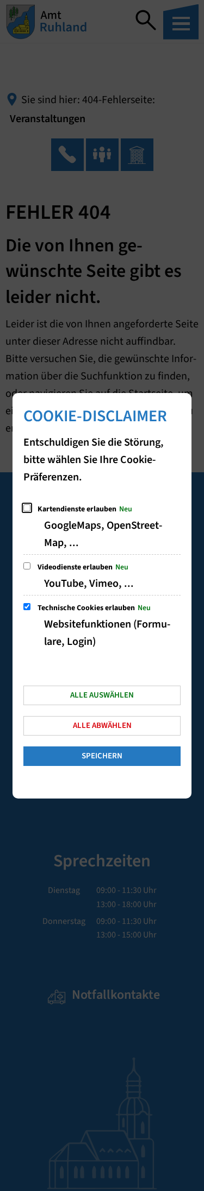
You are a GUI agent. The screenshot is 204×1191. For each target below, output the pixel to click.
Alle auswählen (102, 695)
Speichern (102, 756)
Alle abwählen (102, 725)
